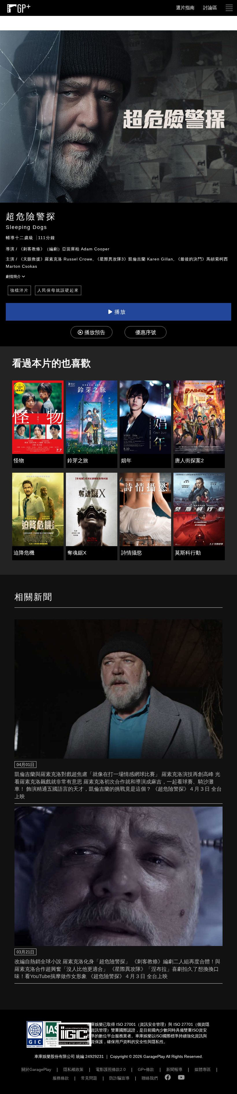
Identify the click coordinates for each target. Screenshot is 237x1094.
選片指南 (185, 7)
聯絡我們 (150, 1078)
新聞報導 (174, 1069)
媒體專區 (203, 1069)
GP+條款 (146, 1069)
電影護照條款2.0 (111, 1069)
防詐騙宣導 (119, 1078)
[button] (229, 8)
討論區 (210, 7)
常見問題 (89, 1078)
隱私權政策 (73, 1069)
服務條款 (61, 1078)
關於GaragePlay (36, 1069)
